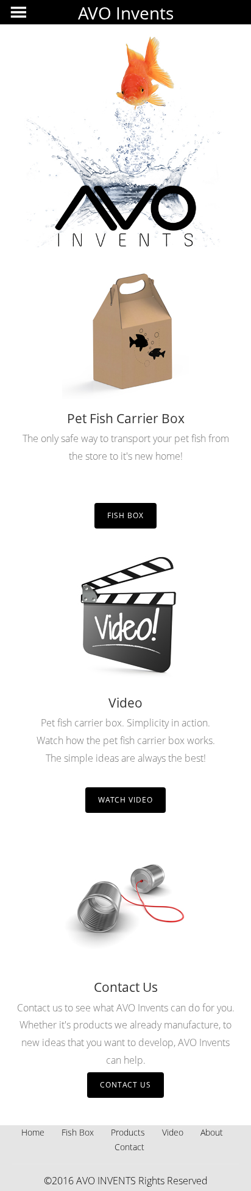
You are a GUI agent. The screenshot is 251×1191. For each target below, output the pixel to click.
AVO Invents (126, 12)
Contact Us (125, 1085)
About (211, 1132)
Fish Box (125, 515)
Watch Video (125, 800)
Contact (129, 1147)
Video (172, 1132)
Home (32, 1132)
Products (128, 1132)
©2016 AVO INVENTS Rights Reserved (126, 1180)
